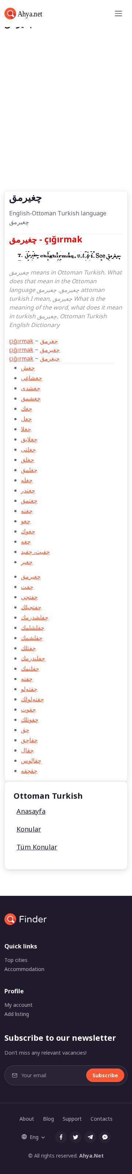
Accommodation (24, 969)
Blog (48, 1118)
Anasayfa (30, 811)
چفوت (28, 709)
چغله (27, 480)
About (26, 1118)
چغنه (27, 511)
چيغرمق (50, 358)
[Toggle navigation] (118, 13)
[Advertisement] (66, 121)
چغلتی (28, 449)
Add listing (16, 1013)
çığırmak (21, 341)
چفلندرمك (33, 658)
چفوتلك (29, 719)
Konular (28, 829)
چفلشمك (32, 638)
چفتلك (28, 648)
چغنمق (29, 500)
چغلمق (29, 470)
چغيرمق (50, 350)
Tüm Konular (36, 847)
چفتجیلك (31, 607)
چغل (26, 419)
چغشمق (31, 398)
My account (18, 1004)
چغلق (27, 460)
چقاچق (29, 740)
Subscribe (105, 1075)
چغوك (28, 531)
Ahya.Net (91, 1155)
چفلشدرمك (34, 617)
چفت (27, 587)
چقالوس (31, 760)
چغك (26, 408)
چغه (26, 541)
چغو (25, 521)
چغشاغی (31, 378)
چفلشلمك (32, 628)
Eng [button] (34, 1136)
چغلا (26, 429)
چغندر (28, 490)
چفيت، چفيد (35, 552)
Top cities (15, 959)
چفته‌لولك (32, 699)
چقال (27, 750)
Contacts (102, 1118)
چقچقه (29, 771)
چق (25, 730)
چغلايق (29, 439)
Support (72, 1118)
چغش (28, 368)
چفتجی (29, 597)
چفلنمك (30, 668)
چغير (27, 562)
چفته (27, 679)
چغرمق (49, 341)
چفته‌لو (29, 689)
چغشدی (30, 388)
